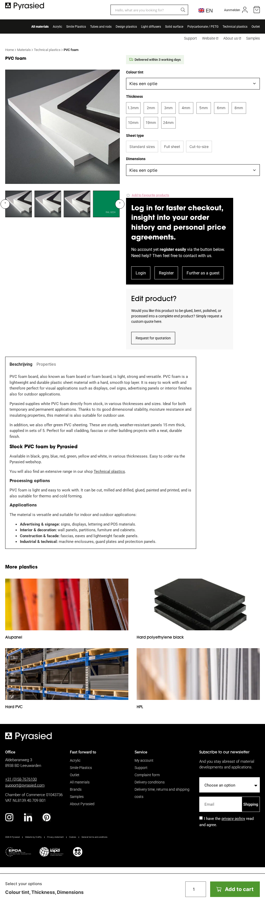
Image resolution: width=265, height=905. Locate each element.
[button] (147, 195)
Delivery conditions (150, 782)
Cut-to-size (199, 146)
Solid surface (174, 26)
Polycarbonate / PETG (202, 26)
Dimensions (135, 159)
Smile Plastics (76, 26)
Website (208, 38)
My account (144, 760)
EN (208, 10)
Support (190, 38)
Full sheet (172, 146)
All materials (40, 26)
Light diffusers (151, 26)
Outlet (256, 26)
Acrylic (57, 26)
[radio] (133, 108)
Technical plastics (235, 26)
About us (230, 38)
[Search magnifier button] (183, 9)
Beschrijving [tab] (21, 364)
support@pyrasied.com (25, 785)
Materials (24, 49)
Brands (76, 789)
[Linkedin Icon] (28, 817)
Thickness (134, 96)
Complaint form (147, 774)
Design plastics (126, 26)
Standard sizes (142, 146)
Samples (253, 38)
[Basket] (257, 9)
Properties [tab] (46, 364)
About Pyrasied (82, 803)
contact (190, 255)
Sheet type (135, 135)
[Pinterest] (46, 817)
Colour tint (134, 72)
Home (9, 49)
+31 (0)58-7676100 (21, 779)
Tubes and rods (101, 26)
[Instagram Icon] (9, 817)
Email (204, 794)
